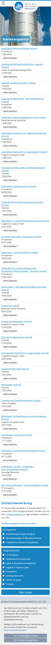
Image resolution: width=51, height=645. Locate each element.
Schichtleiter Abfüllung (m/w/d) (16, 435)
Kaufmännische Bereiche (18, 559)
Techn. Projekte (13, 580)
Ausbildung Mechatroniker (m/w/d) (18, 83)
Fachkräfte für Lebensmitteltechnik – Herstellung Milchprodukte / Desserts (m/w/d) (24, 270)
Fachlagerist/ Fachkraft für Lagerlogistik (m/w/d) (25, 353)
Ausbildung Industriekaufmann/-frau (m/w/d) (23, 117)
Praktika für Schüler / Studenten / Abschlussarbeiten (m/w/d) (17, 468)
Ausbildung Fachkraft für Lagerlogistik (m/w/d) (24, 151)
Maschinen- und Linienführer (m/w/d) (19, 252)
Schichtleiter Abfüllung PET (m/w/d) (18, 186)
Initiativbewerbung (15, 514)
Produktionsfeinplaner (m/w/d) (16, 321)
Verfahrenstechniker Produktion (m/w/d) (21, 236)
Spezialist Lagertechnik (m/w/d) (16, 337)
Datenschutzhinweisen (15, 630)
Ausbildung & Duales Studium (20, 534)
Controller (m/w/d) (10, 305)
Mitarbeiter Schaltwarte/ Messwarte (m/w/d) (23, 450)
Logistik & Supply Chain (17, 567)
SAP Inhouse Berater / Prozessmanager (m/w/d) (24, 485)
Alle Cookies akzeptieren (25, 640)
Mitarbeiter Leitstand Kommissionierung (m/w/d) (25, 220)
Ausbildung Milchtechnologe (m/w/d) (19, 48)
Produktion (11, 571)
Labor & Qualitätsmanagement (21, 563)
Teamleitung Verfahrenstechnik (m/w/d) (21, 400)
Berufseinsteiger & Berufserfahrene (23, 538)
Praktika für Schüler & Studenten (22, 542)
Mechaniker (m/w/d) (11, 384)
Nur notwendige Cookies (25, 635)
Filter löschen (25, 592)
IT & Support (12, 554)
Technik (10, 584)
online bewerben (10, 58)
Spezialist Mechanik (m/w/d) (15, 368)
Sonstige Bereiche (14, 575)
